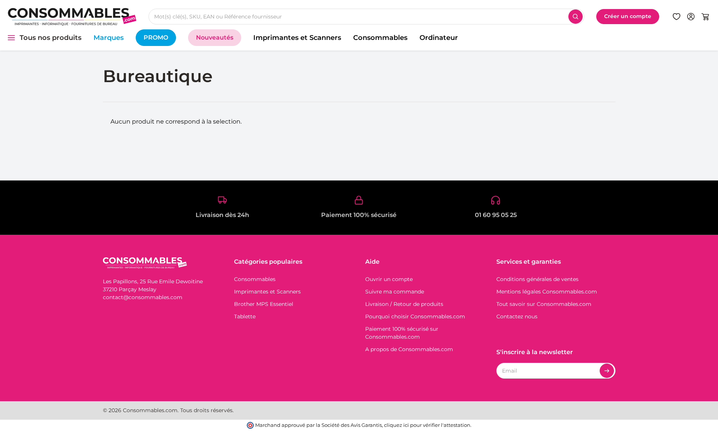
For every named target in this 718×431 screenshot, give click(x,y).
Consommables (380, 38)
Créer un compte (627, 16)
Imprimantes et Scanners (297, 38)
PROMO (156, 37)
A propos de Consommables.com (409, 349)
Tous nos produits (50, 38)
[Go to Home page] (72, 16)
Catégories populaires (268, 261)
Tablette (245, 316)
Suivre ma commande (394, 291)
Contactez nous (516, 316)
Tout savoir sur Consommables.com (543, 304)
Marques (108, 38)
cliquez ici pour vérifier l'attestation (427, 425)
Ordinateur (438, 38)
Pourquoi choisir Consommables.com (415, 316)
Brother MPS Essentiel (263, 304)
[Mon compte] (691, 16)
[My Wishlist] (676, 16)
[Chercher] (575, 16)
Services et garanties (528, 261)
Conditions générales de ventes (537, 279)
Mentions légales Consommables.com (546, 291)
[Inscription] (607, 371)
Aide (372, 261)
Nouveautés (214, 37)
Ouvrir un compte (389, 279)
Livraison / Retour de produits (404, 304)
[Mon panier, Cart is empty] (705, 16)
